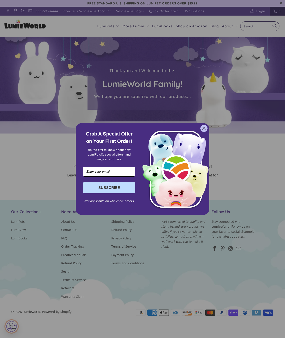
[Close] (204, 128)
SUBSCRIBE (109, 188)
